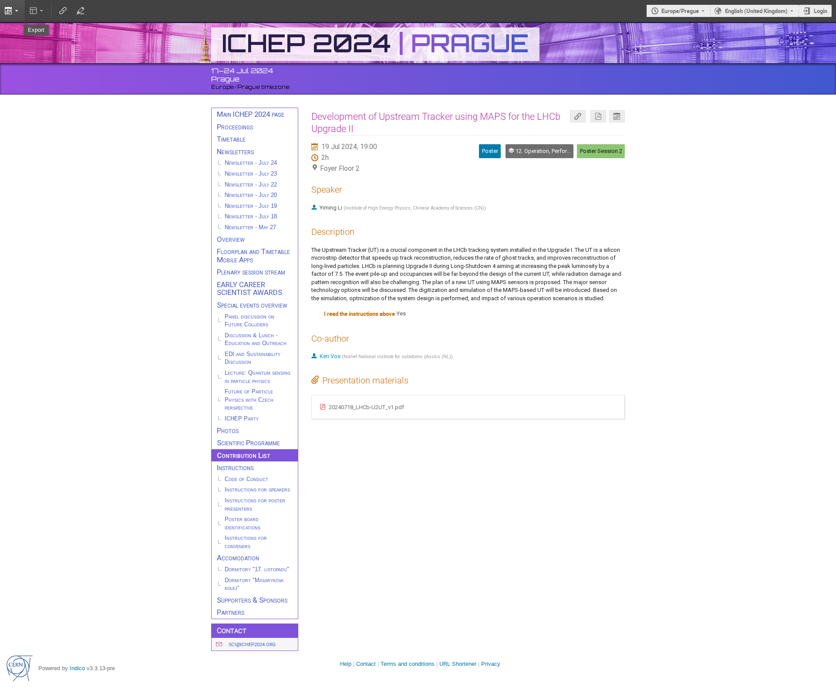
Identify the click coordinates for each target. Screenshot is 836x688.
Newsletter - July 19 (251, 206)
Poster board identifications (242, 523)
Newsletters (235, 151)
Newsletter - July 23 (251, 174)
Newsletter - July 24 (251, 163)
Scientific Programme (248, 442)
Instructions (235, 467)
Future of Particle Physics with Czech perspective (249, 400)
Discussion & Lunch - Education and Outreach (256, 339)
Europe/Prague (680, 11)
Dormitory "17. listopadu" (257, 569)
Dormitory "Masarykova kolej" (254, 584)
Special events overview (252, 305)
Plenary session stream (251, 272)
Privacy (490, 664)
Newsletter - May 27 (250, 227)
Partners (230, 612)
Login (820, 11)
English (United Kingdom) (756, 11)
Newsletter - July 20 (251, 195)
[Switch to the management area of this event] (80, 11)
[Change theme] (37, 11)
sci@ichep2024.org (252, 644)
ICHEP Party (242, 419)
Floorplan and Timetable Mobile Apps (253, 255)
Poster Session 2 (601, 151)
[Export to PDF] (598, 116)
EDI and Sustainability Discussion (252, 358)
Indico (77, 668)
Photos (228, 430)
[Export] (617, 116)
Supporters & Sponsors (252, 600)
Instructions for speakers (257, 490)
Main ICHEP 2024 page (250, 114)
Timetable (231, 139)
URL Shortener (457, 664)
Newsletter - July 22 (251, 185)
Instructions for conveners (246, 542)
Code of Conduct (246, 479)
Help (345, 664)
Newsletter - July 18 (251, 217)
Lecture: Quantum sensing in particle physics (257, 377)
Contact (366, 664)
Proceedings (235, 126)
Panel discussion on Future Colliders (249, 321)
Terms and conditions (408, 664)
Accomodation (238, 557)
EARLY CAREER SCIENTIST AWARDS (249, 288)
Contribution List (243, 455)
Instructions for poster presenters (255, 505)
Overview (231, 239)
